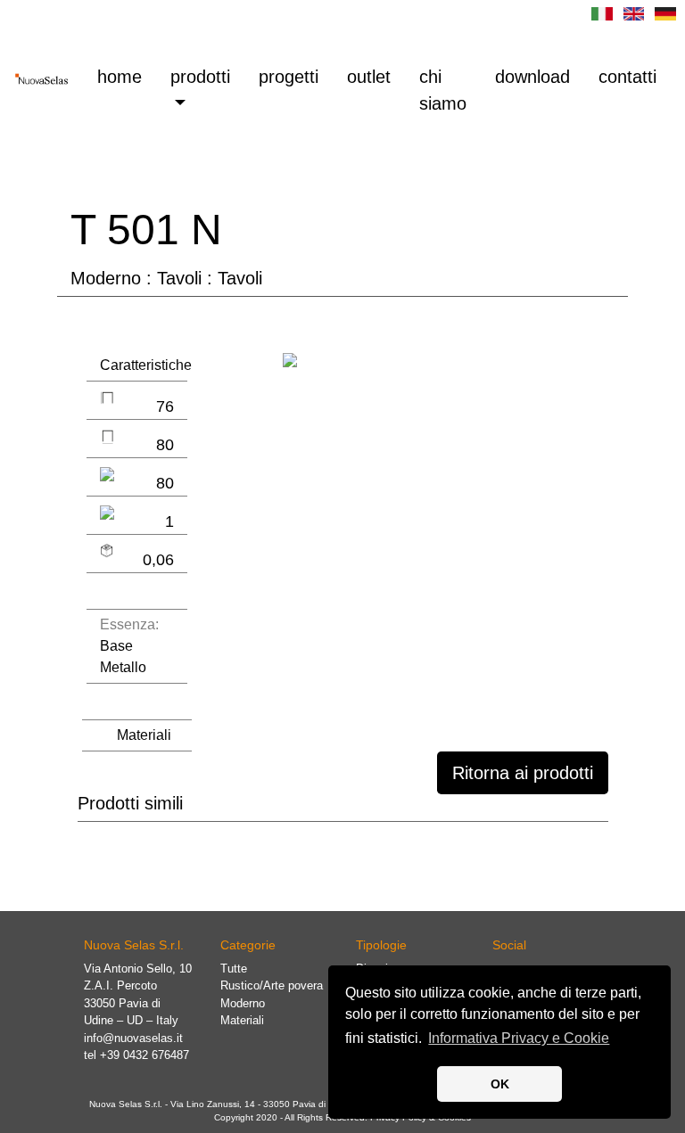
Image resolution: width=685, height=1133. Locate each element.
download (532, 76)
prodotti (200, 76)
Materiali (144, 735)
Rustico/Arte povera (271, 985)
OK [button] (500, 1084)
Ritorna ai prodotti (522, 773)
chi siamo (442, 90)
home (126, 76)
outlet (369, 76)
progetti (288, 76)
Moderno (242, 1003)
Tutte (233, 968)
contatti (627, 76)
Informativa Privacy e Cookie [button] (518, 1038)
